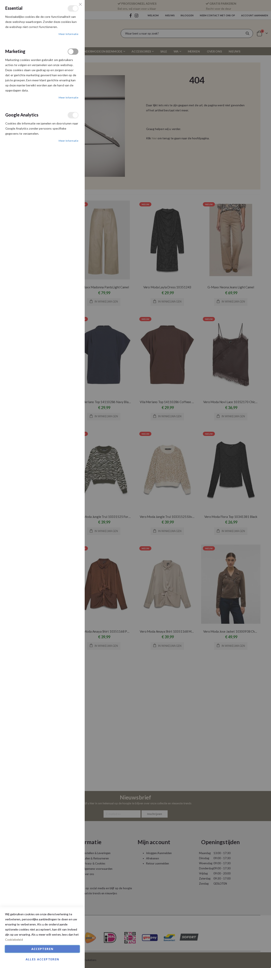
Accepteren (42, 949)
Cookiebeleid (14, 939)
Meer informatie (69, 34)
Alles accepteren (42, 959)
